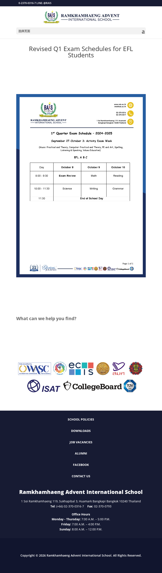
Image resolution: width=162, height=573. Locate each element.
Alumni (81, 453)
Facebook (81, 465)
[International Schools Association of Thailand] (44, 391)
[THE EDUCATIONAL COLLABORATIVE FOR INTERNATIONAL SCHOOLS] (81, 374)
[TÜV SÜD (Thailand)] (130, 391)
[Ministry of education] (102, 374)
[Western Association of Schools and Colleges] (34, 374)
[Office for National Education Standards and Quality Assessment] (118, 374)
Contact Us (81, 476)
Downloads (81, 431)
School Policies (81, 419)
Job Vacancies (81, 442)
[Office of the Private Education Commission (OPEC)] (136, 374)
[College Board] (93, 391)
